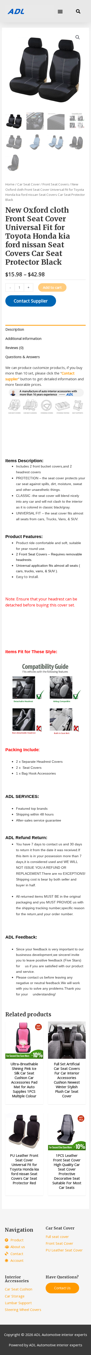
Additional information (23, 338)
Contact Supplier (31, 301)
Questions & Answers (22, 356)
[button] (60, 11)
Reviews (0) (14, 347)
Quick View (24, 1054)
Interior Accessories (17, 1279)
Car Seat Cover (28, 184)
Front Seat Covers (55, 184)
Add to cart (52, 287)
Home (10, 184)
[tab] (45, 329)
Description (14, 329)
